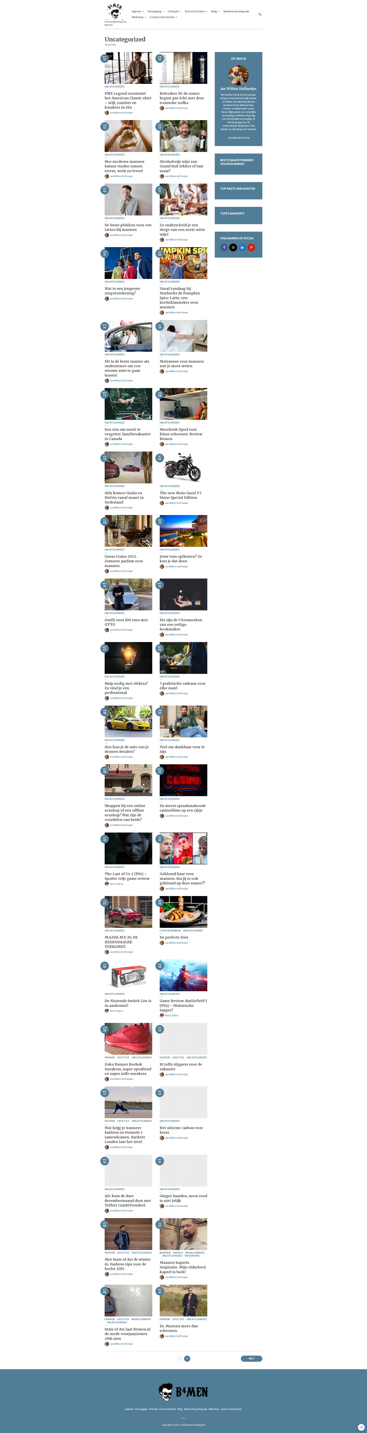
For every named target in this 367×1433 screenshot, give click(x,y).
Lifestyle (173, 11)
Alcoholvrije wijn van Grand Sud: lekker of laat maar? (181, 166)
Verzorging (154, 11)
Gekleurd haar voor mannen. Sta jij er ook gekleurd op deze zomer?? (182, 878)
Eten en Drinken (195, 11)
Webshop (138, 17)
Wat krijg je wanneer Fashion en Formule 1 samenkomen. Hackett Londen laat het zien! (125, 1135)
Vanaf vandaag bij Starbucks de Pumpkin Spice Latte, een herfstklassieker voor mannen (180, 297)
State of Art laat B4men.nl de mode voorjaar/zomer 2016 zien (128, 1334)
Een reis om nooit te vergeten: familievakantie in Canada (128, 434)
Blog (214, 11)
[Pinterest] (251, 247)
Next (251, 1358)
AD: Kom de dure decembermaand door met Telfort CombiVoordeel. (128, 1201)
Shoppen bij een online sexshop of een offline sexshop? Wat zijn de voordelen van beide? (125, 813)
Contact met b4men (162, 17)
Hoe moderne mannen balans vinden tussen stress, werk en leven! (124, 166)
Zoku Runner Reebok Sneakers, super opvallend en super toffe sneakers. (128, 1069)
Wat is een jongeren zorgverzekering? (122, 290)
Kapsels (136, 11)
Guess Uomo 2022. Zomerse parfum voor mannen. (124, 561)
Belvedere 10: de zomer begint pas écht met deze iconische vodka (182, 98)
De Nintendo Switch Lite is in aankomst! (128, 1003)
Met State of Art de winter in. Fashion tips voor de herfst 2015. (128, 1264)
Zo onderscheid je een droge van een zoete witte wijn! (182, 230)
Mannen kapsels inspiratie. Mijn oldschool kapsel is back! (183, 1267)
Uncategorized (115, 86)
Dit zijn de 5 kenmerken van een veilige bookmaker (181, 625)
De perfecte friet (174, 937)
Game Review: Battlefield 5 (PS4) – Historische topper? (183, 1005)
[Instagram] (233, 247)
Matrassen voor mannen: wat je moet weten (182, 363)
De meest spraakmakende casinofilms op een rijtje (183, 808)
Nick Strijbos (117, 883)
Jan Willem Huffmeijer (121, 112)
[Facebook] (224, 247)
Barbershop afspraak (236, 11)
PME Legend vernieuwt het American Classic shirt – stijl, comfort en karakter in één (128, 100)
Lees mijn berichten (238, 138)
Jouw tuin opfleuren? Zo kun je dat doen (181, 558)
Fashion (110, 1057)
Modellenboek (195, 1253)
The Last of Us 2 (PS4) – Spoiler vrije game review (127, 876)
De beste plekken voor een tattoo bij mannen (128, 227)
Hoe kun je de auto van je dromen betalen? (127, 749)
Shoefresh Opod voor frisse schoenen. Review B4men (181, 434)
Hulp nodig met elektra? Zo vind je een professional (126, 688)
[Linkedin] (242, 247)
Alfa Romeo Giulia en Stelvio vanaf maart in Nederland (124, 498)
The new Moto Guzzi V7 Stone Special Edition (181, 495)
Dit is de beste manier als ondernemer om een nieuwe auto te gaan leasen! (127, 368)
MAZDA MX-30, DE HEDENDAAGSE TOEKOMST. (121, 942)
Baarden (165, 1253)
